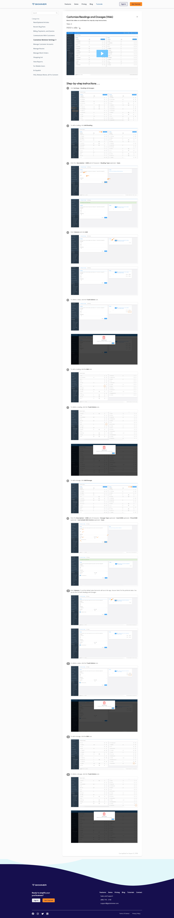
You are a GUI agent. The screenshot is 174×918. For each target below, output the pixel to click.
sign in (36, 900)
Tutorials (99, 4)
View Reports (38, 62)
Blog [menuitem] (123, 892)
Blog (91, 4)
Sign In (123, 4)
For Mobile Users (39, 66)
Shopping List (38, 57)
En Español (37, 70)
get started (48, 900)
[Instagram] (38, 914)
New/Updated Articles (41, 22)
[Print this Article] (137, 17)
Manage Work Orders (40, 53)
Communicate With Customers (44, 35)
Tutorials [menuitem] (130, 892)
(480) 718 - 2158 (106, 900)
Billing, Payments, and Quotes (43, 31)
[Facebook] (33, 914)
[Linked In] (47, 914)
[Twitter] (43, 914)
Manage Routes (38, 49)
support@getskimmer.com (110, 903)
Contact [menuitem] (139, 892)
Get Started (136, 4)
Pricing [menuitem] (117, 892)
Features (68, 4)
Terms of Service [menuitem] (124, 913)
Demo (76, 4)
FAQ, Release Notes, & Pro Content (45, 75)
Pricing (84, 4)
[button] (102, 53)
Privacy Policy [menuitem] (136, 913)
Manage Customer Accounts (43, 44)
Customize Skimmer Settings (44, 40)
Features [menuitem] (103, 892)
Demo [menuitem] (110, 892)
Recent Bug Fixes (39, 27)
